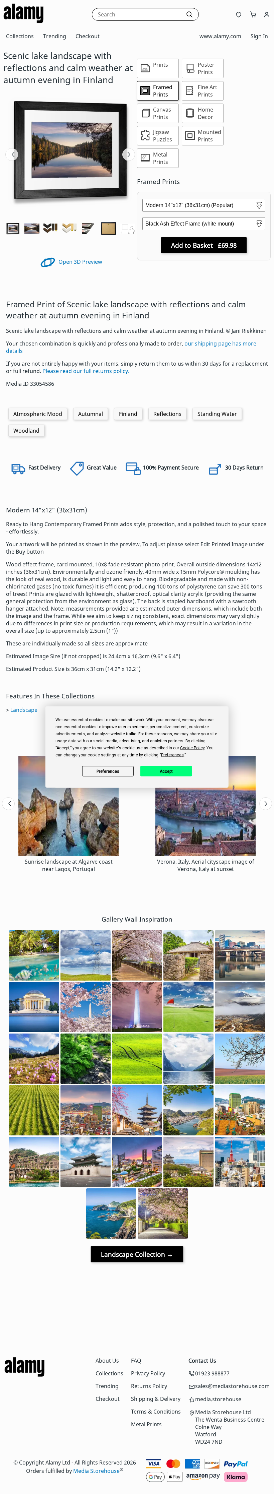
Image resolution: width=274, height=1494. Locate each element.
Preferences (108, 771)
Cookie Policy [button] (192, 748)
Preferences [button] (172, 755)
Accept (166, 771)
